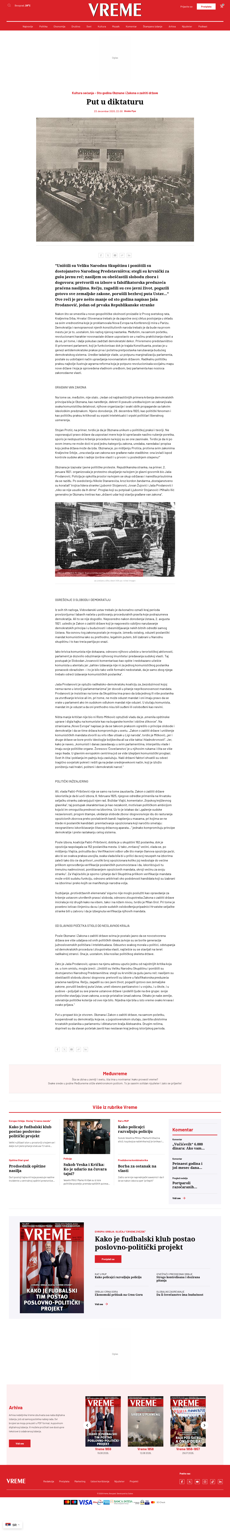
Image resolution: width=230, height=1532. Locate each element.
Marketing (79, 1481)
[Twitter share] (108, 255)
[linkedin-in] (220, 1481)
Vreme (105, 1493)
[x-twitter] (189, 1481)
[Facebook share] (101, 255)
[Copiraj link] (122, 255)
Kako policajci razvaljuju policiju (135, 1129)
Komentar (131, 26)
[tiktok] (212, 1481)
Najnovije (28, 26)
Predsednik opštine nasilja (27, 1168)
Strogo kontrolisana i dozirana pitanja (178, 1279)
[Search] (9, 5)
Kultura (102, 26)
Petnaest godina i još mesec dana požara (187, 1166)
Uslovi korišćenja (100, 1481)
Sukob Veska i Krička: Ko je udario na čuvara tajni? (85, 1169)
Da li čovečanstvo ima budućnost (179, 1294)
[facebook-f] (182, 1481)
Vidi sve (176, 1198)
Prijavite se (186, 6)
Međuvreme (81, 1083)
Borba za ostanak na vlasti (137, 1168)
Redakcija (48, 1481)
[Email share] (115, 255)
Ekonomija (59, 26)
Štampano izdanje (152, 26)
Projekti (134, 1481)
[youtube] (197, 1481)
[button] (87, 1425)
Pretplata (206, 6)
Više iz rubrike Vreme (115, 1107)
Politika (43, 26)
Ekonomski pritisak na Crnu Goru (119, 1294)
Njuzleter (187, 26)
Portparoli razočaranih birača (183, 1185)
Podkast (202, 26)
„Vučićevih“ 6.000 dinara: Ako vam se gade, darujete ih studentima (187, 1146)
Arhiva (172, 26)
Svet (89, 26)
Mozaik (116, 26)
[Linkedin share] (129, 255)
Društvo (76, 26)
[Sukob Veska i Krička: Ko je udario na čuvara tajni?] (87, 1136)
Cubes (130, 1493)
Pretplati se (108, 1259)
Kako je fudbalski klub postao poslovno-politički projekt (30, 1131)
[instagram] (205, 1481)
